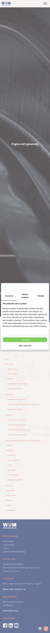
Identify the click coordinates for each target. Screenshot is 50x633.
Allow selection (25, 346)
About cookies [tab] (25, 295)
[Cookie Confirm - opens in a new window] (38, 287)
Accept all (25, 340)
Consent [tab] (9, 296)
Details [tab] (41, 296)
